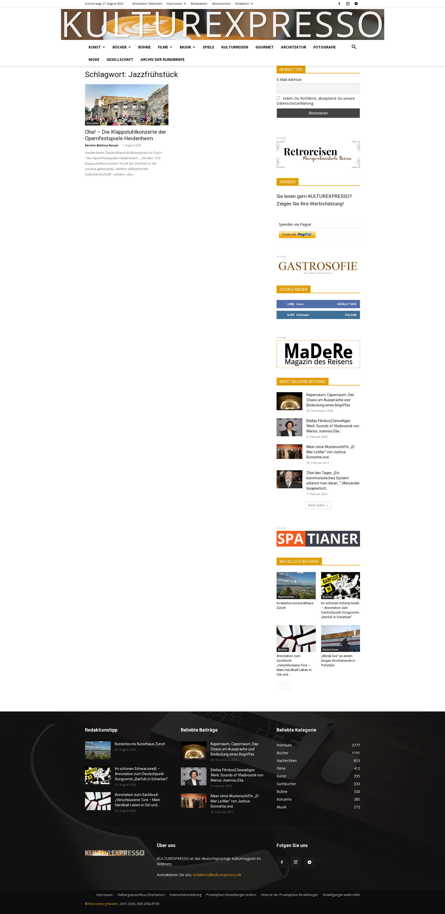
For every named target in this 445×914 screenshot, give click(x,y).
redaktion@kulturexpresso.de (217, 874)
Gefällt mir (346, 304)
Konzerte (92, 123)
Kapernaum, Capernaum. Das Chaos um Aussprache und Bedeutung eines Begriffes (330, 400)
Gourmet (264, 47)
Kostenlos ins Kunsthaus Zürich (140, 744)
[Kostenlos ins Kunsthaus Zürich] (296, 585)
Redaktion (242, 3)
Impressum (174, 3)
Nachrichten (286, 597)
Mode (94, 59)
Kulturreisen (234, 47)
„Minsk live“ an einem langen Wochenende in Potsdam (338, 660)
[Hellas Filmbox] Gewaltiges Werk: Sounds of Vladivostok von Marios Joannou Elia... (332, 426)
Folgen (350, 315)
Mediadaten (199, 3)
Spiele (208, 47)
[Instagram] (348, 3)
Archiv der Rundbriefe (163, 59)
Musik (185, 47)
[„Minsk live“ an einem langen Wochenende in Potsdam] (340, 638)
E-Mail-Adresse (289, 79)
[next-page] (288, 685)
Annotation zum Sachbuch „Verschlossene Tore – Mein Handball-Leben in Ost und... (294, 665)
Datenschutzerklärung (185, 895)
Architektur (293, 47)
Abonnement (221, 3)
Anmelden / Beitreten (147, 3)
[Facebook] (339, 3)
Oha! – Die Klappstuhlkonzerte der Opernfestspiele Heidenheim (125, 135)
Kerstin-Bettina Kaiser (101, 145)
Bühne (144, 47)
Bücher (120, 47)
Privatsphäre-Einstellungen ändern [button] (231, 895)
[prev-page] (280, 685)
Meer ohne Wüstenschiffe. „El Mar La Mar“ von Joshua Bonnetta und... (330, 452)
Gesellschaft (120, 59)
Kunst (95, 47)
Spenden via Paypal (295, 224)
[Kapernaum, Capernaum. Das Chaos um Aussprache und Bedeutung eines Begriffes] (289, 401)
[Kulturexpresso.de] (222, 24)
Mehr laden (316, 505)
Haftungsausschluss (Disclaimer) (141, 895)
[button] (354, 47)
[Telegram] (356, 3)
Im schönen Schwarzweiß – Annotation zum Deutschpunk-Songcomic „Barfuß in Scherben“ (141, 774)
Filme (163, 47)
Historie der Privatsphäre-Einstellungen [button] (289, 895)
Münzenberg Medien (103, 904)
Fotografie (324, 47)
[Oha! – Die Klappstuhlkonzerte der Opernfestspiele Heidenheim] (126, 104)
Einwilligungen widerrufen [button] (341, 895)
